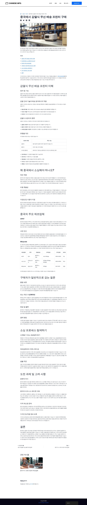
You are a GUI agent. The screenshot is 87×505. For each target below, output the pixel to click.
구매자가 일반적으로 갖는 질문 (29, 65)
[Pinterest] (26, 20)
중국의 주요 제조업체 (26, 63)
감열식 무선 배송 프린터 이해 (28, 58)
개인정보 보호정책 (44, 502)
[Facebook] (21, 20)
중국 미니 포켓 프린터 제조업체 (29, 470)
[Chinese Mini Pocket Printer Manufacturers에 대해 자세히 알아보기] (31, 463)
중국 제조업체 (61, 76)
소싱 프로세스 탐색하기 (27, 68)
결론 (23, 73)
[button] (68, 3)
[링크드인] (29, 20)
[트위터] (23, 20)
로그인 (31, 484)
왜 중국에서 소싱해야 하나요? (28, 61)
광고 (39, 502)
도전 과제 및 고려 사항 (27, 70)
